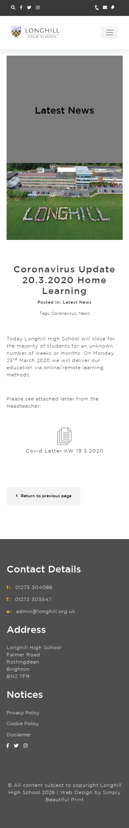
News (84, 313)
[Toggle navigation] (109, 32)
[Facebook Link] (21, 8)
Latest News (64, 111)
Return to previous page (46, 496)
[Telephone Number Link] (99, 8)
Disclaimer (19, 735)
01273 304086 (33, 587)
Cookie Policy (22, 724)
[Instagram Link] (38, 8)
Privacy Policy (23, 713)
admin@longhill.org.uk (45, 611)
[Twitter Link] (29, 8)
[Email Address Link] (107, 8)
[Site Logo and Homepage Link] (35, 32)
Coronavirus (63, 313)
